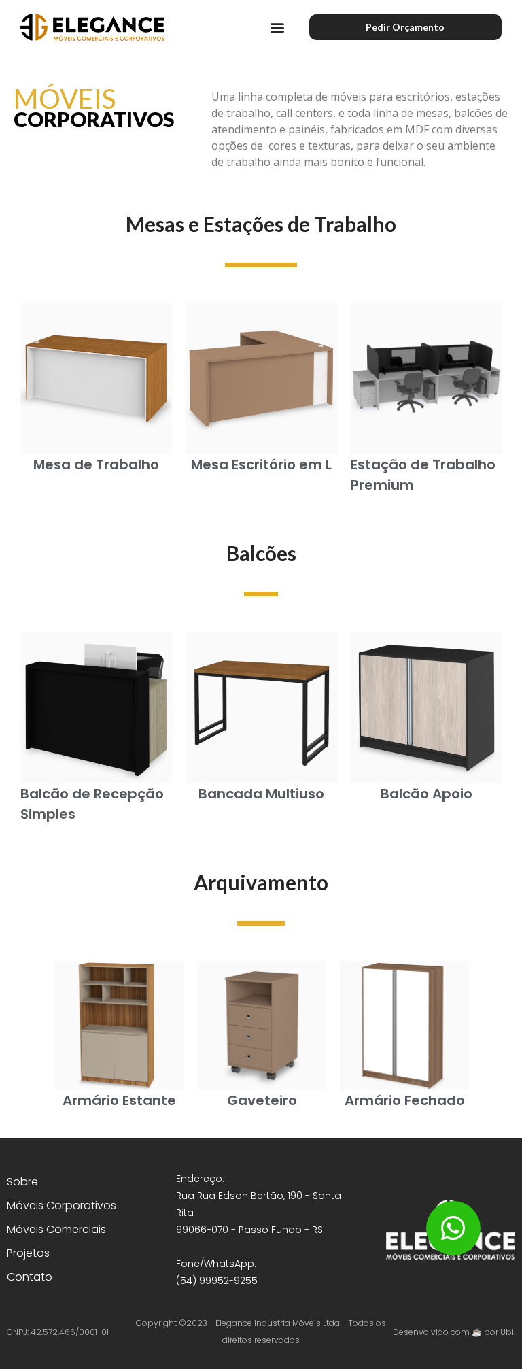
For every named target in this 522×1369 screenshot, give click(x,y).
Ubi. (507, 1332)
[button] (277, 27)
